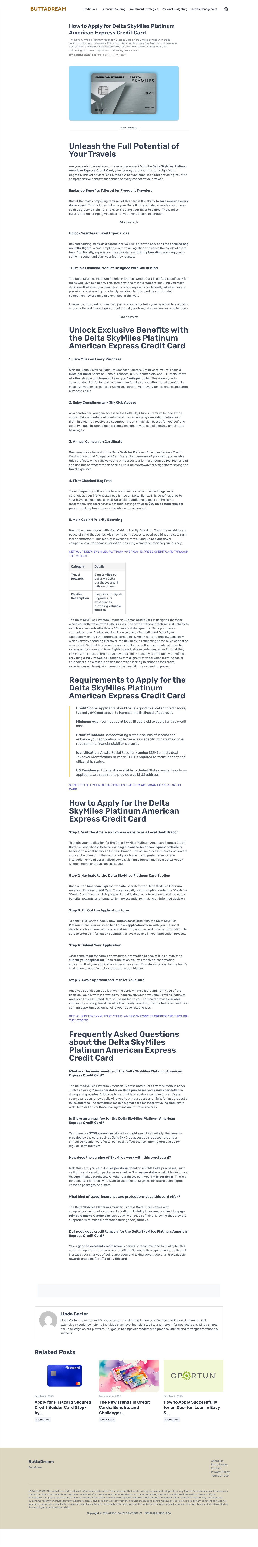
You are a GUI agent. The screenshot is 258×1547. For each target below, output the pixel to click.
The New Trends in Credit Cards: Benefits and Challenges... (124, 1407)
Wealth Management (204, 9)
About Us (217, 1461)
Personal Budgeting (174, 9)
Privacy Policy (220, 1472)
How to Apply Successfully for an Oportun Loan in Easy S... (192, 1407)
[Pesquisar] (226, 9)
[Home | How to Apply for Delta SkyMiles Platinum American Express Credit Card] (52, 9)
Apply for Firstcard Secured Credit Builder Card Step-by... (63, 1407)
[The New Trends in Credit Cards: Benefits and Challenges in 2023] (129, 1390)
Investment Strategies (143, 9)
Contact (216, 1468)
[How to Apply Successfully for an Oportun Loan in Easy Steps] (193, 1390)
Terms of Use (220, 1475)
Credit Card (90, 9)
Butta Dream (219, 1464)
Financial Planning (113, 9)
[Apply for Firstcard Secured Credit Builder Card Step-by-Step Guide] (64, 1390)
